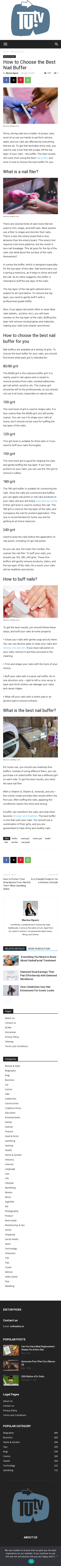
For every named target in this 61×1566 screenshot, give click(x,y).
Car (7, 1084)
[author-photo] (30, 915)
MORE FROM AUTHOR (39, 948)
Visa (7, 1281)
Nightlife (9, 1201)
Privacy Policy (12, 1036)
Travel (8, 1267)
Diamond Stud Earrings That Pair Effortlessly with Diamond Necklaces (38, 975)
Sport (8, 1243)
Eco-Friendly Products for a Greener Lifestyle (44, 881)
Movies (8, 1192)
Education (10, 1112)
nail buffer (42, 157)
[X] (13, 80)
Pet (6, 1206)
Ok (31, 1561)
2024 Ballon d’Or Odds (32, 1376)
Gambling (10, 1140)
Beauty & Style (17, 51)
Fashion (9, 1126)
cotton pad (37, 838)
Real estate (11, 1220)
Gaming (9, 1145)
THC (7, 1257)
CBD (7, 1094)
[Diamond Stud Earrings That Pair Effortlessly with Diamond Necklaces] (11, 975)
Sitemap (9, 1041)
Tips (7, 1262)
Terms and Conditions (16, 1046)
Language (10, 1168)
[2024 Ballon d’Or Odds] (11, 1380)
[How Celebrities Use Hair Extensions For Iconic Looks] (11, 990)
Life (7, 1178)
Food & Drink (11, 1136)
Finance (9, 1131)
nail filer (14, 842)
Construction (11, 1103)
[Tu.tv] (30, 20)
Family (8, 1122)
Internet (9, 1164)
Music (8, 1197)
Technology (11, 1248)
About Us (10, 1018)
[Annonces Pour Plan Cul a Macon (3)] (11, 1365)
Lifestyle (9, 1182)
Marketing (10, 1187)
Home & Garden (13, 1154)
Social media (11, 1239)
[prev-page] (5, 1002)
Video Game (11, 1276)
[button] (5, 44)
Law (7, 1173)
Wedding (9, 1286)
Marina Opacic (12, 73)
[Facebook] (6, 80)
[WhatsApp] (28, 80)
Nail (6, 842)
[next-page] (10, 1002)
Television (10, 1253)
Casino (8, 1089)
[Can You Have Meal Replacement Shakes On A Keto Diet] (11, 1350)
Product (9, 1215)
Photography (11, 1211)
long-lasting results (46, 500)
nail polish (25, 842)
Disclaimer (10, 1032)
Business (9, 1079)
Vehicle (9, 1271)
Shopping (10, 1234)
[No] (57, 1556)
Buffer (14, 838)
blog (7, 1075)
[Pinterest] (21, 80)
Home (5, 51)
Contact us (10, 1022)
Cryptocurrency (13, 1108)
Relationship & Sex (15, 1225)
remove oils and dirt (14, 647)
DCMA (8, 1027)
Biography (10, 1070)
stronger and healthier (25, 815)
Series (8, 1229)
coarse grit (25, 838)
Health (8, 1150)
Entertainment (12, 1117)
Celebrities (10, 1098)
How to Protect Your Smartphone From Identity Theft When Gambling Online (16, 884)
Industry (9, 1159)
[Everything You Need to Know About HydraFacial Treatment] (11, 960)
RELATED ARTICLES (15, 948)
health (47, 838)
